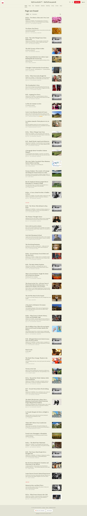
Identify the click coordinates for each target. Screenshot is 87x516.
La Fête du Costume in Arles (33, 103)
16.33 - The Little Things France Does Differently (36, 38)
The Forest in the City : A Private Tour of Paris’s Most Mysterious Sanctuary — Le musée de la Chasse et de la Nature (37, 285)
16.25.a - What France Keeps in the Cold (37, 494)
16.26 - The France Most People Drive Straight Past (36, 452)
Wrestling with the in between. (32, 276)
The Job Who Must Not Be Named (35, 295)
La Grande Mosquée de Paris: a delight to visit (37, 412)
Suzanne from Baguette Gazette (34, 428)
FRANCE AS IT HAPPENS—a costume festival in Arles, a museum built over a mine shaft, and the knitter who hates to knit (38, 97)
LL (28, 352)
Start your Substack (40, 510)
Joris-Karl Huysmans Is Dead (34, 235)
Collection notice (52, 507)
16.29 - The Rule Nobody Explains (35, 264)
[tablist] (32, 14)
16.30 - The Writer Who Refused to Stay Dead (37, 206)
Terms (47, 507)
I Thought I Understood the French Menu (37, 67)
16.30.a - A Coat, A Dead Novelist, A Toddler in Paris (37, 193)
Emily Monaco (31, 176)
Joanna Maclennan (32, 106)
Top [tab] (30, 14)
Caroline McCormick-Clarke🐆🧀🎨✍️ (36, 116)
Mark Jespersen (32, 489)
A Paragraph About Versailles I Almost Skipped (36, 151)
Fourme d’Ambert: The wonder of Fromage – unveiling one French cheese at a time (38, 171)
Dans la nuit (29, 349)
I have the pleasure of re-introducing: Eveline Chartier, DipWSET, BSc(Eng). (36, 436)
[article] (43, 21)
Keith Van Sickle (31, 363)
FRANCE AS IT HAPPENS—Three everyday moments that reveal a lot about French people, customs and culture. (37, 41)
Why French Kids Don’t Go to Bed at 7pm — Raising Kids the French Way (37, 57)
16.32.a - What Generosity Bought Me (36, 76)
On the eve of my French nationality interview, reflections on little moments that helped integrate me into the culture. (38, 476)
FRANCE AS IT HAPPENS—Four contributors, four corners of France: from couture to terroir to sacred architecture (38, 392)
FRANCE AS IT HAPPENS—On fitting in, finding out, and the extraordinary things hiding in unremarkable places (38, 456)
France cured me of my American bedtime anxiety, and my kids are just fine (37, 60)
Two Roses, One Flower (32, 28)
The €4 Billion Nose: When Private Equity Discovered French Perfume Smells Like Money (37, 328)
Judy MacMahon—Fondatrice (35, 23)
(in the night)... (28, 351)
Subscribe (77, 2)
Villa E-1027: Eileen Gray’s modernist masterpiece (36, 423)
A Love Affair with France (33, 248)
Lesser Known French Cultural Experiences (38, 473)
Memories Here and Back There (34, 485)
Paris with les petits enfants (33, 226)
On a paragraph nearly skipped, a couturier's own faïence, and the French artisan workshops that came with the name (38, 154)
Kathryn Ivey (31, 230)
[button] (26, 5)
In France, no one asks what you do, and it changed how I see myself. (38, 298)
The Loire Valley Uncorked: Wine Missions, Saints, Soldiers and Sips (38, 162)
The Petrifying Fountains (33, 244)
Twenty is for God (31, 368)
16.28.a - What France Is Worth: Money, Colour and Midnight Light (36, 316)
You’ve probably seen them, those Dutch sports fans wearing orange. (38, 362)
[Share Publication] (72, 2)
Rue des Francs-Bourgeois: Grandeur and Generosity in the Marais (37, 463)
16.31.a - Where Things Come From (35, 132)
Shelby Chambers (31, 477)
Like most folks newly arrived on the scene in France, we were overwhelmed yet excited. (37, 487)
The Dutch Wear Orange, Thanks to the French (37, 358)
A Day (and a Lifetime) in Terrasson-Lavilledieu (36, 305)
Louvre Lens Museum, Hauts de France (36, 112)
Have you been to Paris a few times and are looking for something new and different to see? (37, 416)
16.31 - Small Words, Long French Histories (37, 141)
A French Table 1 (32, 70)
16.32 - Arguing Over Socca (33, 94)
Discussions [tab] (34, 14)
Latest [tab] (27, 14)
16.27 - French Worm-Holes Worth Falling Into (37, 389)
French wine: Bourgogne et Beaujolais (36, 433)
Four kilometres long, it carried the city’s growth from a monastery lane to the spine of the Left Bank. (37, 185)
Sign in (83, 2)
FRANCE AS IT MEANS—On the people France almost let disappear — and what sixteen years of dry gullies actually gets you (37, 445)
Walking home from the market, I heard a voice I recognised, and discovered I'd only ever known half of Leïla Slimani (38, 219)
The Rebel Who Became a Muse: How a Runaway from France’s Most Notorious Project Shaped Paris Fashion (37, 401)
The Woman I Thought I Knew (34, 216)
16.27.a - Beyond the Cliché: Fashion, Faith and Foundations (37, 378)
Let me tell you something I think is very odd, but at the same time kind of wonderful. (38, 31)
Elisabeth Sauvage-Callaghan (34, 239)
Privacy (43, 507)
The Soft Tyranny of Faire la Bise (35, 48)
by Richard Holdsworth (30, 50)
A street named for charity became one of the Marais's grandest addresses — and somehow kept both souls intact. (38, 466)
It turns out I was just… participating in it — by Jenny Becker (38, 69)
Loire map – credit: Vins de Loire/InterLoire (34, 164)
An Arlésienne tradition (30, 105)
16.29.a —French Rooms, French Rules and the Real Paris (37, 254)
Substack (37, 513)
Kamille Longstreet (32, 62)
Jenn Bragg (30, 417)
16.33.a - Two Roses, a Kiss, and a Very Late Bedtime (37, 18)
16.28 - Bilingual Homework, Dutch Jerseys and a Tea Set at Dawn (37, 339)
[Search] (70, 2)
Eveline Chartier (31, 437)
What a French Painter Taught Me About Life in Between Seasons (37, 274)
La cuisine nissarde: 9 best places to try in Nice (37, 122)
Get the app (49, 510)
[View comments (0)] (34, 34)
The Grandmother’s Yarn (33, 85)
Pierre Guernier (31, 187)
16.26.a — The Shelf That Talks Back (35, 442)
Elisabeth (30, 290)
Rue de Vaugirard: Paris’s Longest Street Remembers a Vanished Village (37, 182)
